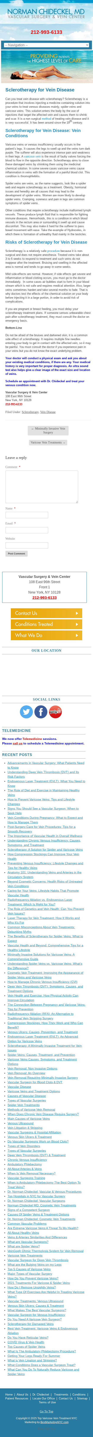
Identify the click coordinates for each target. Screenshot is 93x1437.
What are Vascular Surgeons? (28, 1242)
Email (10, 523)
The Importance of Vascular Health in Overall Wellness (45, 836)
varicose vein (32, 156)
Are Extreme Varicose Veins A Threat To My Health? (43, 1228)
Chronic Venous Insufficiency (27, 1159)
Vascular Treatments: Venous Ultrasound (35, 1301)
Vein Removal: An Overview (26, 1073)
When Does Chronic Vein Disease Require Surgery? (43, 1114)
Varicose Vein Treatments (48, 442)
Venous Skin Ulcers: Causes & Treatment (36, 1305)
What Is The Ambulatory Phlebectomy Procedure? (42, 1351)
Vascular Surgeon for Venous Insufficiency (36, 1314)
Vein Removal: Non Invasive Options (32, 1068)
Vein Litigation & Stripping (25, 1127)
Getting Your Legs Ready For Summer (34, 1356)
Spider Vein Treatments (24, 1105)
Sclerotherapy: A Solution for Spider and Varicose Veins (45, 849)
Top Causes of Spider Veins (26, 1346)
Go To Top (46, 1411)
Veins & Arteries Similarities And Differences (37, 1237)
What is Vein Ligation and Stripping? (32, 1360)
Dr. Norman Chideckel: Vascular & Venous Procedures (45, 1191)
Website (10, 538)
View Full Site (46, 1428)
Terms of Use (47, 1402)
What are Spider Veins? (24, 1246)
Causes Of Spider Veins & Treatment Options (38, 1214)
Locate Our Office (44, 1398)
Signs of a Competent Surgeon (29, 1210)
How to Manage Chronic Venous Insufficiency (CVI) (42, 982)
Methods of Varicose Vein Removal (31, 1109)
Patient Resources (16, 1398)
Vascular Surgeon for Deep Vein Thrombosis (38, 1260)
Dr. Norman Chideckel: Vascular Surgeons (36, 1200)
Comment (12, 467)
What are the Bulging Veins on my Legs (34, 1264)
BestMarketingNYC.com (54, 1422)
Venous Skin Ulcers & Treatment (30, 1137)
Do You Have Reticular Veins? (28, 1337)
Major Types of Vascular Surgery (30, 1273)
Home (9, 1394)
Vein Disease (48, 412)
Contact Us (66, 1398)
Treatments (61, 1394)
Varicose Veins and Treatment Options (34, 1091)
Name (10, 508)
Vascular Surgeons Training (26, 1178)
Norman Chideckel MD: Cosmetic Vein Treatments (42, 1205)
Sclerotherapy (30, 412)
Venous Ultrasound (21, 1123)
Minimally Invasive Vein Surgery (48, 430)
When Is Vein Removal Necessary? (32, 1173)
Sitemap (82, 1398)
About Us (22, 1394)
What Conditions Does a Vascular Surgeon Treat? (41, 1365)
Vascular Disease (19, 1086)
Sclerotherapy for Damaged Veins (31, 1324)
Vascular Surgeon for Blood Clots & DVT (35, 1082)
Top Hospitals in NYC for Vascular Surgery (36, 1196)
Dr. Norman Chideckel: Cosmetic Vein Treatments (41, 1219)
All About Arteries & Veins (25, 1169)
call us (17, 743)
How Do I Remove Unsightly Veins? (32, 1287)
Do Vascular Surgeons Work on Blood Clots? (38, 1141)
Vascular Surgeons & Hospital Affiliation (34, 1132)
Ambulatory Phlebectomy (25, 1164)
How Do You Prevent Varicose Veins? (33, 1278)
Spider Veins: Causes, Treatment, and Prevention (41, 1055)
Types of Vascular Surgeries (27, 1100)
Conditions (79, 1394)
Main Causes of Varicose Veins (29, 1118)
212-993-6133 (46, 32)
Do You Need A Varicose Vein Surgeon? (35, 1319)
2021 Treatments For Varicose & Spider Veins (39, 1283)
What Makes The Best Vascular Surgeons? (37, 1310)
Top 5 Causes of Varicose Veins (29, 1269)
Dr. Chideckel (40, 1394)
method (46, 118)
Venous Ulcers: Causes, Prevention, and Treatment (43, 1032)
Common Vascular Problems (27, 1223)
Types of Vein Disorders (24, 1146)
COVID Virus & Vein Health (26, 1342)
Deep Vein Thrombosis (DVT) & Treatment (37, 1155)
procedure (53, 251)
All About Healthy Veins (23, 1232)
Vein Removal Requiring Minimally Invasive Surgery (43, 1077)
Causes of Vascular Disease (27, 1096)
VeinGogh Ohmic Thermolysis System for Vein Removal (45, 1251)
